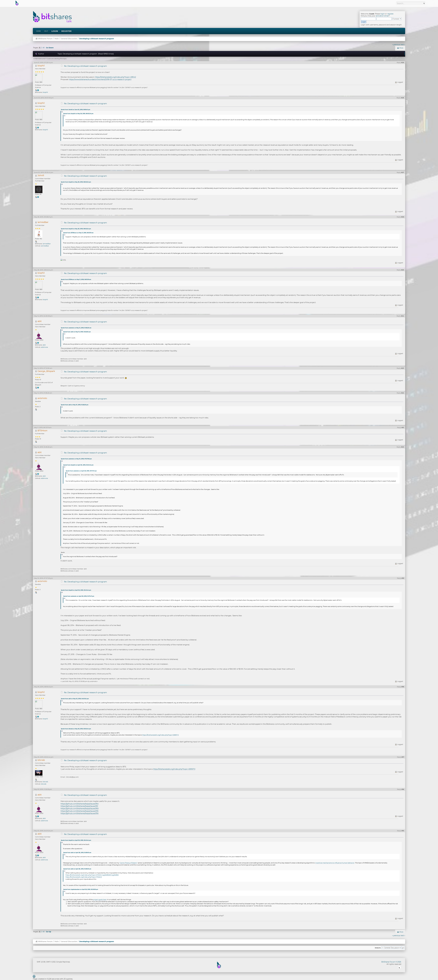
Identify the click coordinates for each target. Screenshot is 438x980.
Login (54, 31)
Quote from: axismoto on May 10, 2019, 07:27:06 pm (76, 459)
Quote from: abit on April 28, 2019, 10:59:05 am (77, 852)
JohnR (41, 175)
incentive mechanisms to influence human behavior (334, 863)
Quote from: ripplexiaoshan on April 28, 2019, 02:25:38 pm (80, 889)
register (390, 14)
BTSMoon (42, 430)
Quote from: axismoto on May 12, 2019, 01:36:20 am (76, 328)
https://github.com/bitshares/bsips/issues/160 (80, 808)
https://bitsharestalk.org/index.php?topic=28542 (115, 77)
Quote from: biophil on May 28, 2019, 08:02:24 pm (78, 113)
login (383, 14)
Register (66, 31)
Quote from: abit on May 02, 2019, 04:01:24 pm (75, 698)
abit (40, 321)
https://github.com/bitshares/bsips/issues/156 (79, 813)
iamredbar (43, 222)
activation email (382, 16)
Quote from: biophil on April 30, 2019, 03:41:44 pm (78, 465)
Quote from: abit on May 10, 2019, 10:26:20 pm (77, 332)
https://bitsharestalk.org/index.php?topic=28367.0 (160, 735)
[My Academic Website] (38, 90)
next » (402, 44)
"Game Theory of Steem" (128, 863)
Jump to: (378, 948)
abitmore (44, 347)
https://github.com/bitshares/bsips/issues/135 (79, 811)
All (44, 48)
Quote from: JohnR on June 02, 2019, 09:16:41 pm (75, 109)
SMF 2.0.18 (41, 962)
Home (38, 31)
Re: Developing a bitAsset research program (85, 66)
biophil (41, 65)
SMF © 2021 (51, 962)
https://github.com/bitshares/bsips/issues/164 (80, 804)
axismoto (42, 398)
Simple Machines (63, 962)
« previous (396, 44)
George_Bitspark (46, 371)
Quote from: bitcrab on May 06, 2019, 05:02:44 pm (76, 729)
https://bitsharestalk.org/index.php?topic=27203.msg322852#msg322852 (92, 875)
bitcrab (41, 760)
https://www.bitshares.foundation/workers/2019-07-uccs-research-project (100, 79)
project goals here (99, 899)
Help (46, 31)
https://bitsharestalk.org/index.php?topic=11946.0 (83, 877)
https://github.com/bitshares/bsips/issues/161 (79, 806)
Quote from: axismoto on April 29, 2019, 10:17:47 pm (81, 471)
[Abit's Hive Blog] (38, 343)
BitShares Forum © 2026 (391, 962)
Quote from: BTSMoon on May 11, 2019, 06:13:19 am (78, 232)
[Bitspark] (38, 387)
